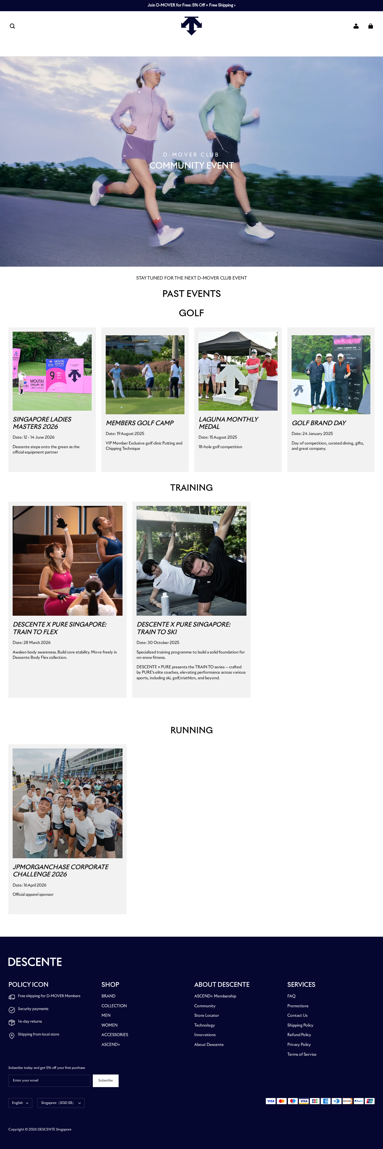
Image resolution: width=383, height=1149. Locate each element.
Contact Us (297, 1016)
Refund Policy (299, 1035)
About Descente (209, 1045)
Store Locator (206, 1016)
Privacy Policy (299, 1045)
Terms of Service (302, 1055)
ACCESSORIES (114, 1035)
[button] (12, 26)
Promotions (297, 1006)
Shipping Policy (300, 1025)
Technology (204, 1025)
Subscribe (105, 1080)
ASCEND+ (110, 1045)
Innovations (205, 1035)
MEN (105, 1016)
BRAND (108, 996)
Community (205, 1006)
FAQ (291, 996)
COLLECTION (114, 1006)
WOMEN (109, 1025)
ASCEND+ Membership (215, 996)
